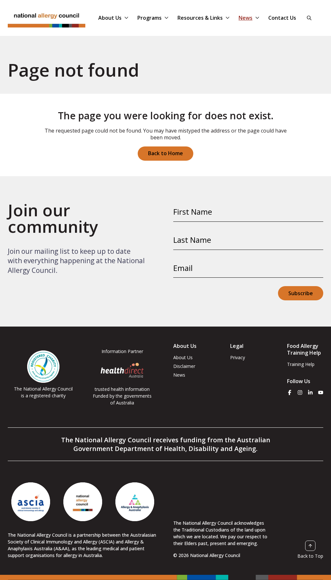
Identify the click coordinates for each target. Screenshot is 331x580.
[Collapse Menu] (126, 18)
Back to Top (310, 556)
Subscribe (300, 293)
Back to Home (165, 153)
